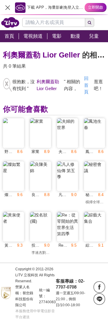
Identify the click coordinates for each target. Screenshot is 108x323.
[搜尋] (89, 22)
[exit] (7, 7)
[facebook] (99, 287)
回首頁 (86, 85)
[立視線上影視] (10, 22)
